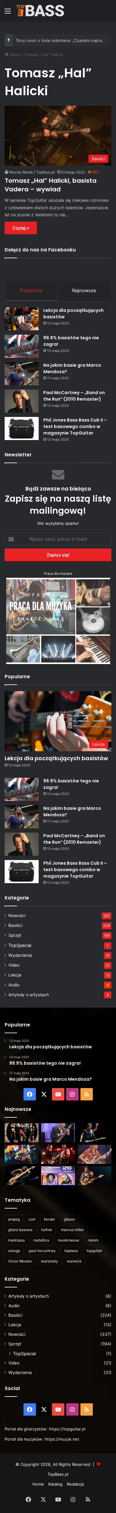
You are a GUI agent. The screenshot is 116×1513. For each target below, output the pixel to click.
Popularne (31, 290)
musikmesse (68, 1240)
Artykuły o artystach (28, 994)
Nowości (16, 915)
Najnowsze (84, 290)
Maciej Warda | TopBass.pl (32, 172)
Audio (13, 984)
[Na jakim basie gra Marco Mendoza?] (22, 373)
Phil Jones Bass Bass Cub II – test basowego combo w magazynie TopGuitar (75, 426)
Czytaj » (20, 227)
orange (14, 1250)
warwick (74, 1261)
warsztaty (49, 1261)
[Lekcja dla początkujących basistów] (22, 318)
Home (14, 54)
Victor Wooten (20, 1261)
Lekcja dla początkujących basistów (56, 758)
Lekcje (14, 975)
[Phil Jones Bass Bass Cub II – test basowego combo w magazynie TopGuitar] (22, 428)
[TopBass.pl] (40, 10)
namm (93, 1240)
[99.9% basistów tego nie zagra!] (22, 346)
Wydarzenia (20, 955)
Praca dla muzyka (58, 573)
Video (13, 965)
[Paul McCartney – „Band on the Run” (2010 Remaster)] (22, 401)
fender (49, 1219)
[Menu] (8, 13)
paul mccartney (42, 1250)
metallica (41, 1240)
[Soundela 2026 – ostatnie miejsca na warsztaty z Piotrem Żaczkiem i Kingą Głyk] (58, 1175)
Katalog (55, 1484)
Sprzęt (14, 935)
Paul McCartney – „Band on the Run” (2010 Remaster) (74, 395)
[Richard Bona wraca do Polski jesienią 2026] (22, 1175)
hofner (46, 1229)
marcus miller (72, 1229)
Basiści (15, 925)
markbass (16, 1240)
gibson (69, 1219)
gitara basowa (20, 1229)
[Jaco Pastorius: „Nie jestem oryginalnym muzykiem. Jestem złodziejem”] (94, 1154)
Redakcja (75, 1484)
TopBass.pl (58, 1474)
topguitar (94, 1250)
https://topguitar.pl (67, 1428)
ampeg (14, 1219)
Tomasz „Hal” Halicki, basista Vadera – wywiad (51, 185)
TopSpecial (19, 945)
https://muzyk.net (62, 1439)
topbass (71, 1250)
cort (31, 1219)
